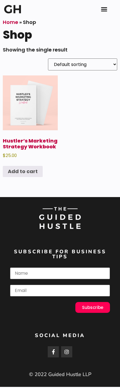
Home (10, 22)
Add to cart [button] (23, 171)
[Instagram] (66, 351)
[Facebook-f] (53, 351)
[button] (104, 9)
